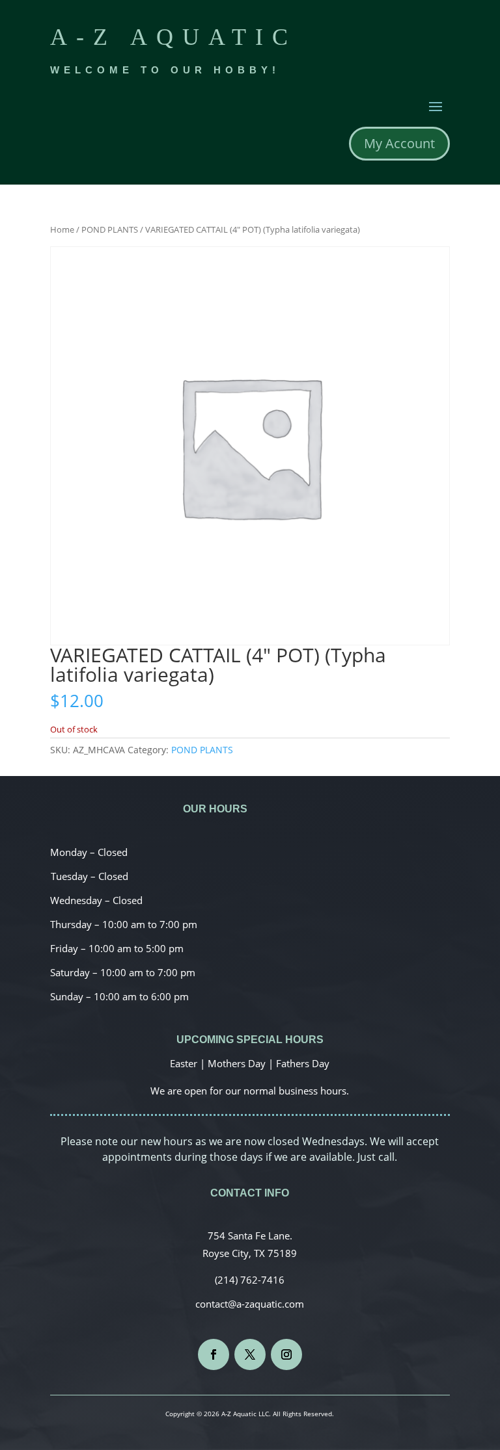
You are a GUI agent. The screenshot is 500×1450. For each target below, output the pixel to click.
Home (62, 229)
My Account (399, 143)
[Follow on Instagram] (286, 1354)
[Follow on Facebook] (213, 1354)
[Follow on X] (250, 1354)
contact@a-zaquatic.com (249, 1303)
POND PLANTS (109, 229)
